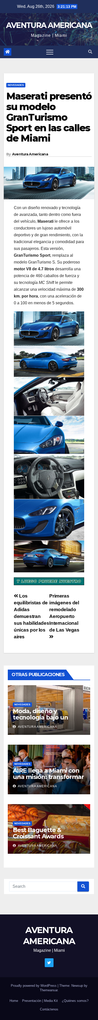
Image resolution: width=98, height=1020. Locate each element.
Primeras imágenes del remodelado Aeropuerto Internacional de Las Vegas (64, 613)
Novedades (16, 85)
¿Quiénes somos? (75, 1001)
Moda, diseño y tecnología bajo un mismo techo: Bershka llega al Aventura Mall (46, 720)
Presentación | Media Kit (40, 1001)
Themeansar (49, 990)
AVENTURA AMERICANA (49, 25)
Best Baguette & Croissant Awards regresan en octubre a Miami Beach (46, 839)
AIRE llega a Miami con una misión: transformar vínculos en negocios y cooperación (48, 780)
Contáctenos (49, 1009)
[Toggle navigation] (50, 52)
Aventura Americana (30, 154)
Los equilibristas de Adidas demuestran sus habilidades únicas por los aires (31, 616)
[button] (90, 52)
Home (14, 1001)
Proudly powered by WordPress (34, 986)
